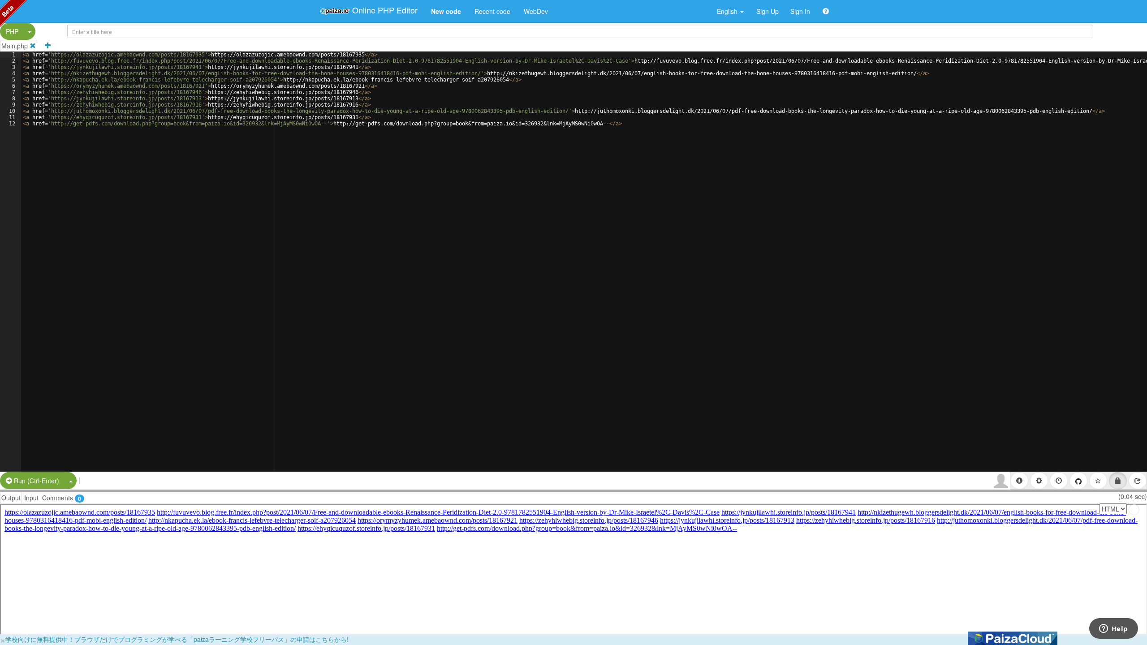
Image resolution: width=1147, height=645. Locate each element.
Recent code (492, 11)
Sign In (800, 11)
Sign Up (767, 11)
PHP (12, 31)
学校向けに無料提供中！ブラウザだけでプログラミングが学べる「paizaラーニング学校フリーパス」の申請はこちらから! (177, 639)
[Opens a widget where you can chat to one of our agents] (1113, 629)
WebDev (536, 11)
